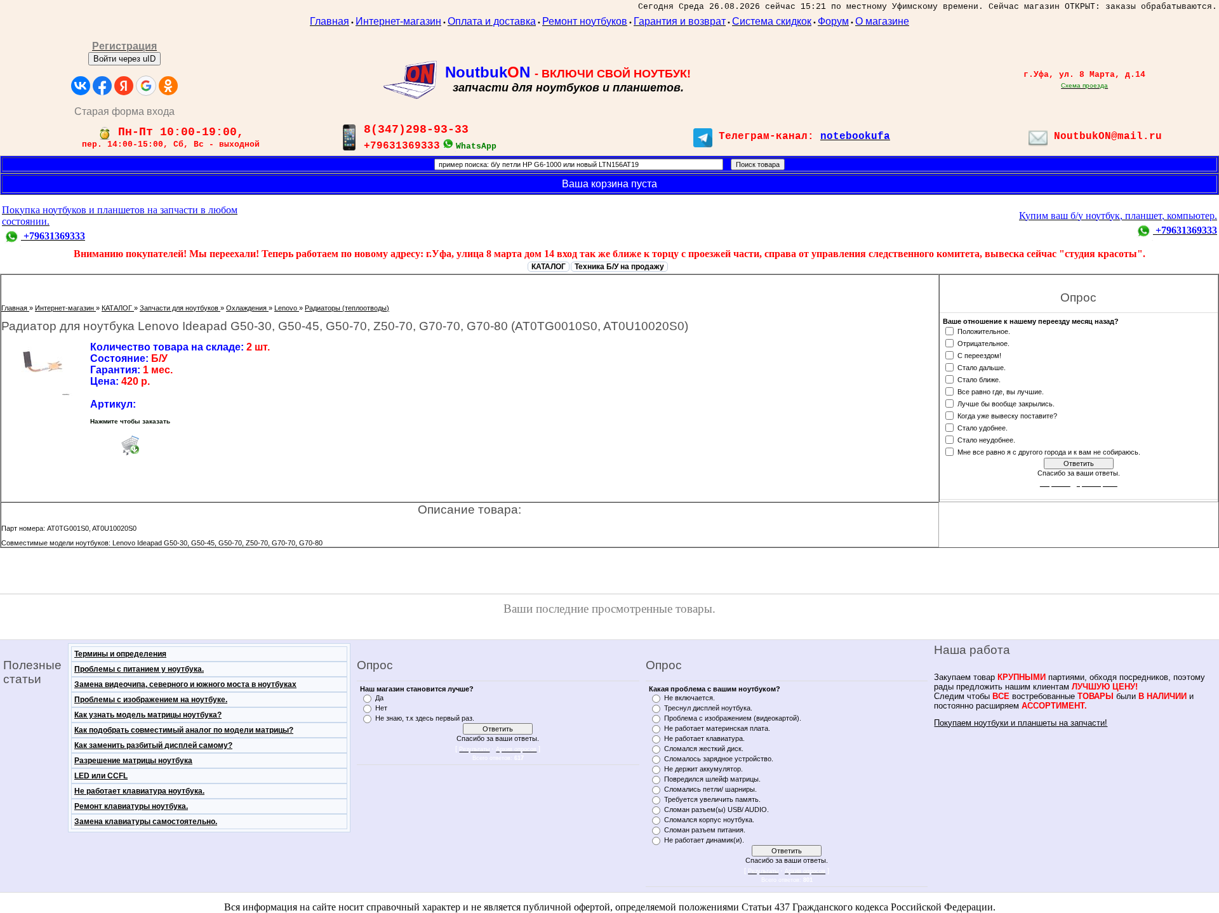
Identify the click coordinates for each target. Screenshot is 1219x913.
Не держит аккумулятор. (703, 769)
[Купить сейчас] (130, 445)
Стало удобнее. (982, 427)
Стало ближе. (979, 379)
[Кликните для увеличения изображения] (42, 369)
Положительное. (983, 331)
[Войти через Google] (146, 86)
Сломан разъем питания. (704, 830)
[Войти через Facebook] (102, 85)
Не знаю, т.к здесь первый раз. (424, 718)
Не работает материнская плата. (717, 728)
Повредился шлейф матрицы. (712, 779)
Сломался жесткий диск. (703, 748)
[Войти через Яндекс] (123, 85)
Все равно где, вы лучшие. (1000, 391)
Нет (381, 708)
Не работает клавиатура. (704, 738)
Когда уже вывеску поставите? (1007, 415)
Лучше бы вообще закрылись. (1006, 403)
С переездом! (979, 355)
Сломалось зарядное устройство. (718, 759)
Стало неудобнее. (986, 439)
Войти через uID (124, 58)
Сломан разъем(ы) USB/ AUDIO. (716, 809)
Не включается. (689, 698)
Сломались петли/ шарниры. (710, 789)
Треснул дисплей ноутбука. (708, 708)
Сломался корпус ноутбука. (709, 819)
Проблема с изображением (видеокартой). (732, 718)
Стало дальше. (981, 367)
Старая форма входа (124, 111)
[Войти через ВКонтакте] (80, 85)
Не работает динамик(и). (704, 840)
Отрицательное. (983, 343)
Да (379, 698)
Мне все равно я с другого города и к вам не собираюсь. (1048, 451)
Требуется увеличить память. (712, 799)
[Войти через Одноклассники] (168, 85)
